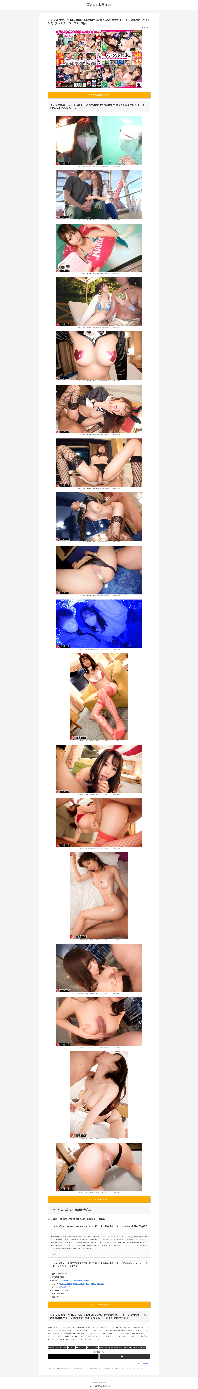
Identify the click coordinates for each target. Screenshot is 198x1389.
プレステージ (65, 1287)
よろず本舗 (64, 1290)
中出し (93, 1284)
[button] (125, 1356)
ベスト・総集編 (66, 1284)
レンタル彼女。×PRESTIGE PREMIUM (74, 1280)
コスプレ (100, 1284)
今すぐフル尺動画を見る (99, 95)
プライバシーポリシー (99, 1382)
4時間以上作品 (78, 1284)
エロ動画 (63, 1347)
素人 (87, 1284)
